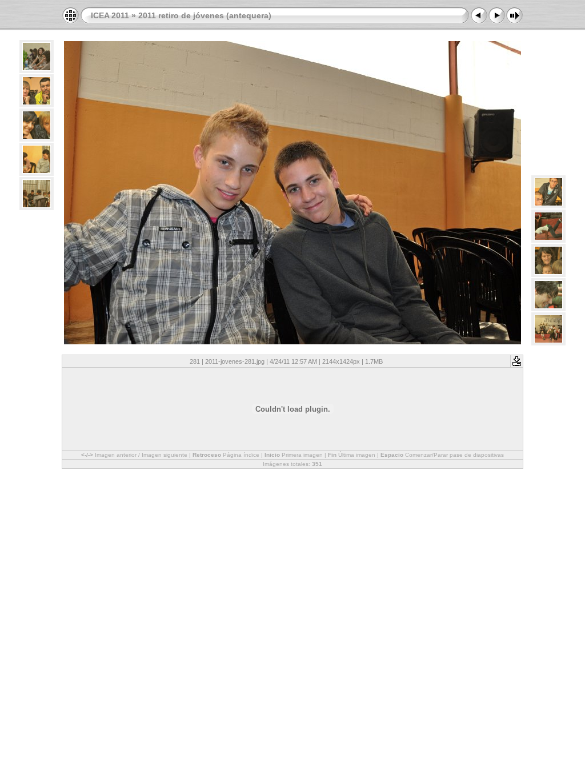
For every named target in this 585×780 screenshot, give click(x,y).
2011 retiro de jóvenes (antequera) (204, 15)
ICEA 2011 (110, 15)
